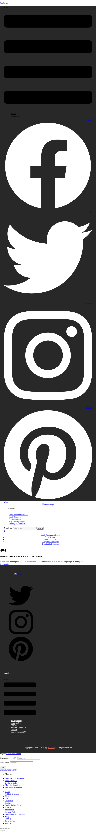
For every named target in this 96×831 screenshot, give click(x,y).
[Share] (6, 828)
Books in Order (11, 783)
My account (9, 810)
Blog (7, 796)
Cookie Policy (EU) (18, 732)
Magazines (15, 116)
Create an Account (13, 754)
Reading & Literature (13, 787)
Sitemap (8, 819)
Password (4, 763)
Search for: (8, 528)
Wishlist (8, 823)
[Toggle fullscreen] (3, 828)
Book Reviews (11, 781)
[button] (48, 58)
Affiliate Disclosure (18, 727)
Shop (7, 816)
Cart (6, 798)
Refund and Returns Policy (15, 814)
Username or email (8, 758)
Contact (14, 730)
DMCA (14, 725)
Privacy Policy (16, 721)
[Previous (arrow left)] (1, 830)
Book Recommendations (14, 778)
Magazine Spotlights (13, 785)
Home (7, 792)
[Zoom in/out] (1, 828)
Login (3, 767)
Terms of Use (16, 723)
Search (40, 528)
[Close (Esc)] (9, 828)
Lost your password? (8, 770)
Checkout (9, 801)
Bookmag (4, 3)
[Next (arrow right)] (3, 830)
